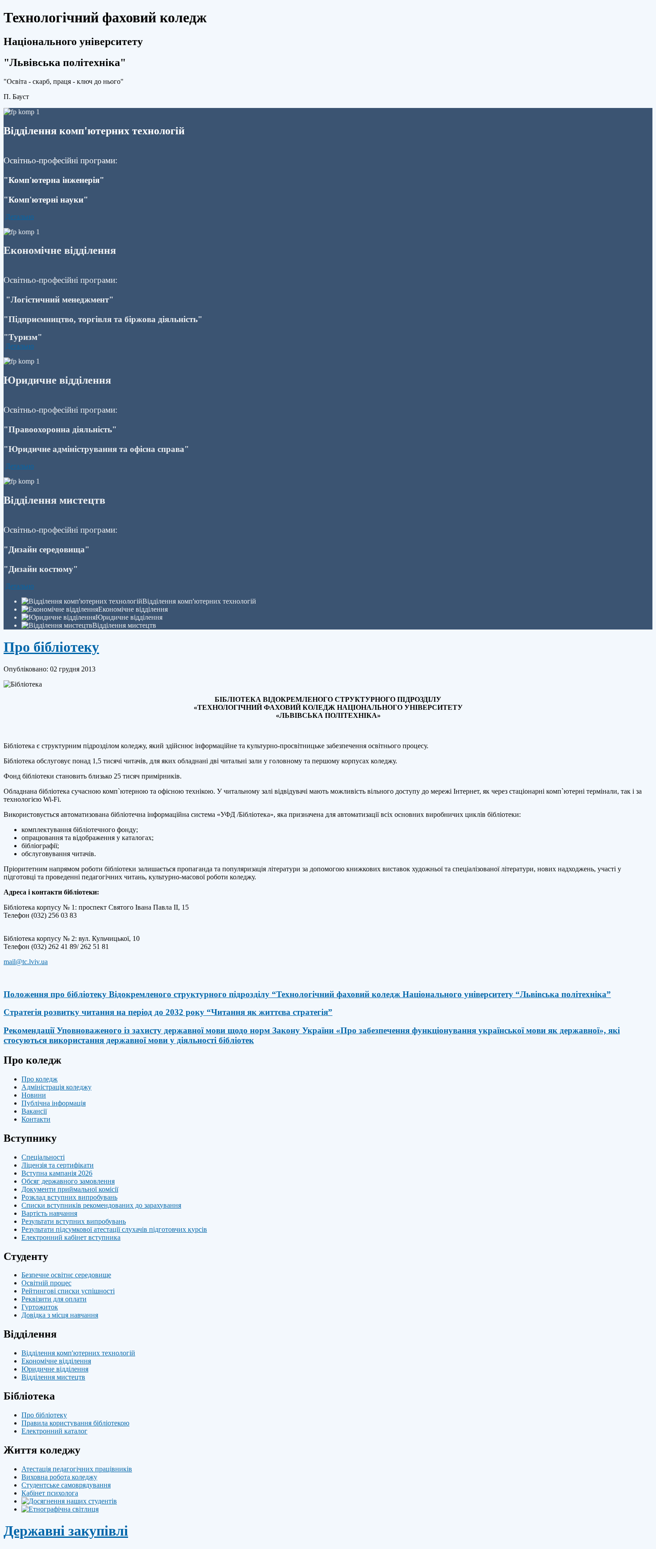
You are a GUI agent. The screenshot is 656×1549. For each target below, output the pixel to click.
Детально (19, 216)
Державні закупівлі (66, 1531)
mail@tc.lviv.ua (26, 961)
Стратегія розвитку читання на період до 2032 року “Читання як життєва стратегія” (168, 1012)
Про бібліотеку (51, 647)
